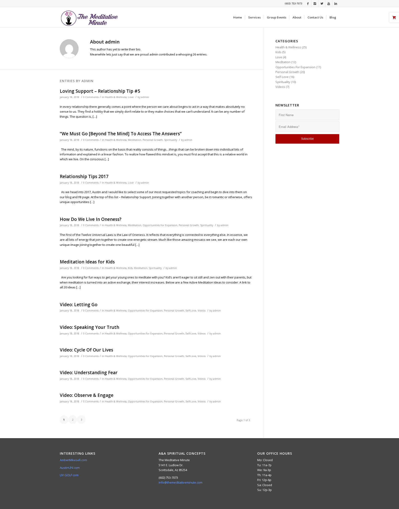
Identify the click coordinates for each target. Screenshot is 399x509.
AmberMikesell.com (73, 460)
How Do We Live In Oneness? (90, 219)
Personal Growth (153, 140)
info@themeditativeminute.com (181, 482)
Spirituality (170, 140)
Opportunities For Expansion (160, 225)
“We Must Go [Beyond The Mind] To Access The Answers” (121, 134)
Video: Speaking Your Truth (89, 327)
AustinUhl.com (70, 468)
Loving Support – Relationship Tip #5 (100, 91)
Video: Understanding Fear (89, 373)
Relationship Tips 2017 (84, 176)
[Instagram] (314, 3)
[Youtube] (328, 3)
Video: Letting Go (78, 305)
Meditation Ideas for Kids (87, 262)
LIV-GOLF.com (69, 475)
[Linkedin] (335, 3)
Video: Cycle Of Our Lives (86, 350)
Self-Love (190, 310)
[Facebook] (308, 3)
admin (145, 97)
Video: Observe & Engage (86, 395)
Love (131, 97)
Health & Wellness (116, 97)
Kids (130, 268)
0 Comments (91, 97)
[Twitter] (321, 3)
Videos (202, 310)
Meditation (134, 140)
